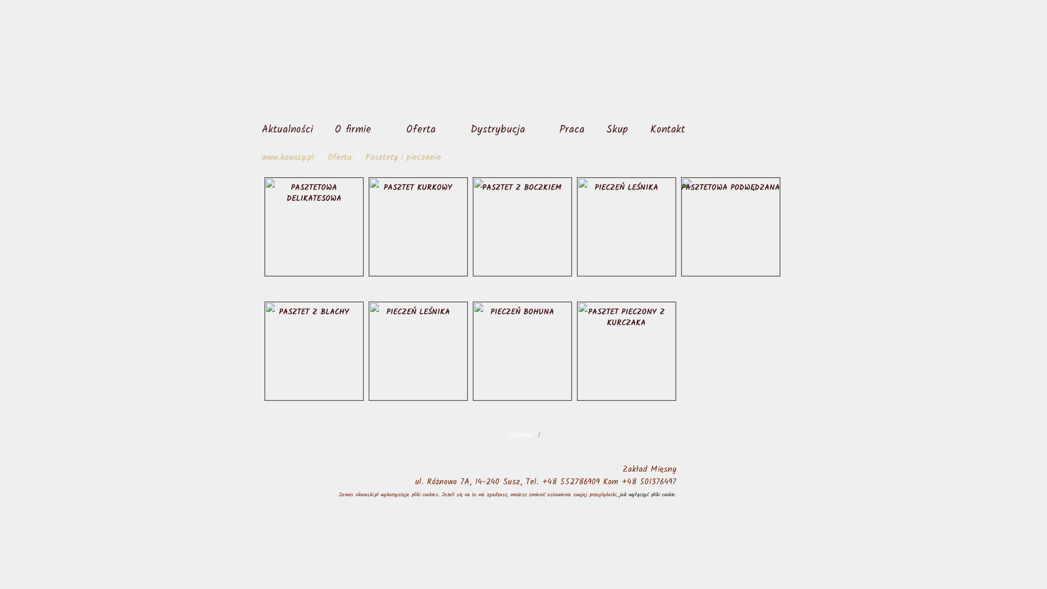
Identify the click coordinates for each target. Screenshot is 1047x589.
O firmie (353, 130)
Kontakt (667, 130)
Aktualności (287, 130)
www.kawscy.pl (288, 157)
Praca (572, 130)
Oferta (421, 130)
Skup (617, 130)
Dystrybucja (498, 130)
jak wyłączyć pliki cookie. (647, 494)
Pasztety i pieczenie (403, 157)
